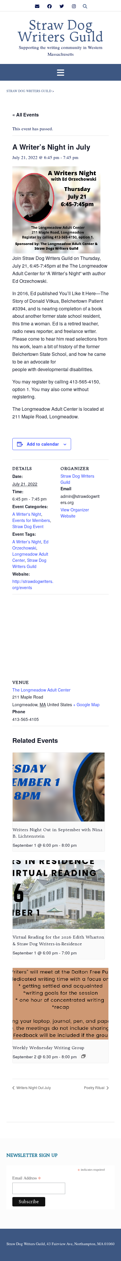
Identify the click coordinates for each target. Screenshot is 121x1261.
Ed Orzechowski (30, 545)
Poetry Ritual (94, 1087)
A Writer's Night (26, 514)
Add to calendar (43, 444)
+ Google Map (86, 704)
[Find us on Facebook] (49, 6)
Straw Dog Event (27, 526)
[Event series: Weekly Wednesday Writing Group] (83, 1056)
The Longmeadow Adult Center (41, 690)
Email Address (26, 1178)
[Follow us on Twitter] (62, 6)
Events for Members (31, 520)
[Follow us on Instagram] (74, 6)
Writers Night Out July (33, 1087)
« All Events (25, 114)
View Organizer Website (74, 513)
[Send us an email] (37, 6)
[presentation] (59, 787)
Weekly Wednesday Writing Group (48, 1047)
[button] (60, 72)
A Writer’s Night (26, 542)
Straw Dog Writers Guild (60, 31)
